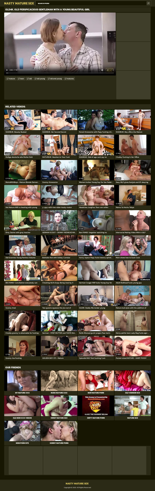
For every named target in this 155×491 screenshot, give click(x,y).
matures (70, 78)
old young (41, 78)
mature (12, 78)
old (30, 78)
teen (22, 78)
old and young (56, 78)
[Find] (148, 3)
